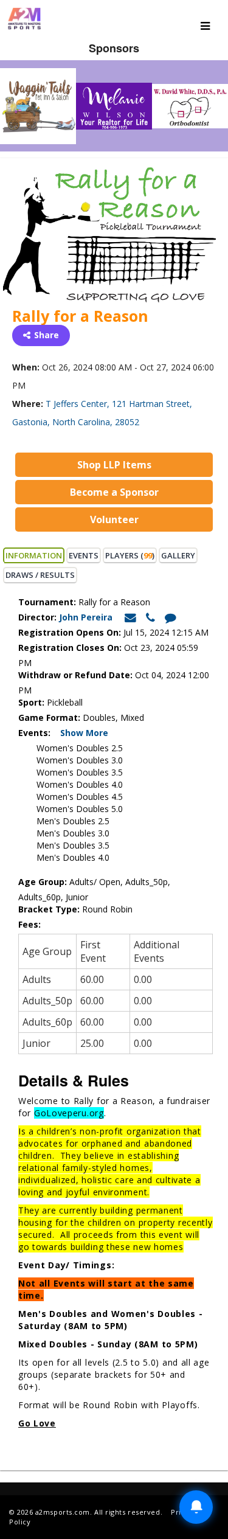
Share (46, 335)
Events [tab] (83, 555)
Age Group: (42, 882)
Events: (38, 732)
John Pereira (87, 617)
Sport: (31, 702)
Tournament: (47, 602)
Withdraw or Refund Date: (75, 675)
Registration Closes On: (70, 647)
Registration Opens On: (69, 632)
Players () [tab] (129, 555)
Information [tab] (33, 555)
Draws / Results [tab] (40, 574)
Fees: (30, 924)
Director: (37, 617)
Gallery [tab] (178, 555)
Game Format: (49, 717)
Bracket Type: (50, 909)
